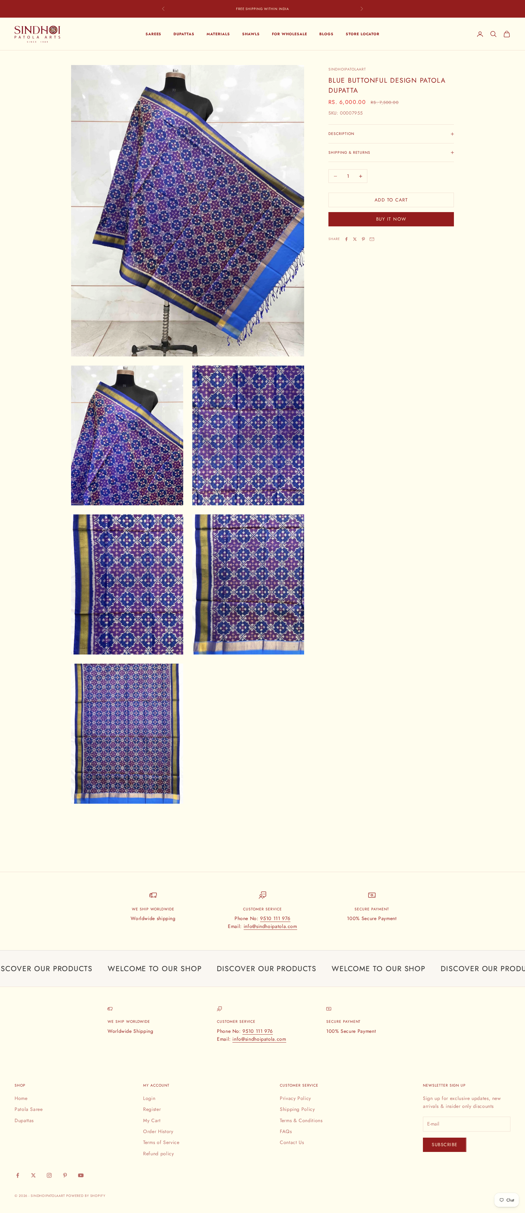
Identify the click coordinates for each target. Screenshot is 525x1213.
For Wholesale (289, 34)
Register (152, 1109)
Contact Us (292, 1142)
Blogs (326, 34)
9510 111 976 (275, 918)
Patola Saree (29, 1109)
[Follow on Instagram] (49, 1175)
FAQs (286, 1131)
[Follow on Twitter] (33, 1175)
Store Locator (362, 34)
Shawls (251, 34)
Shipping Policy (297, 1109)
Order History (158, 1131)
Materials (218, 34)
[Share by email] (371, 239)
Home (21, 1098)
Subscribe (445, 1144)
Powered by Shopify (85, 1195)
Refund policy (158, 1153)
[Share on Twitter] (354, 239)
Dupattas (183, 34)
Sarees (154, 34)
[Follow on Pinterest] (65, 1175)
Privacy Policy (295, 1098)
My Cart (151, 1120)
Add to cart (391, 200)
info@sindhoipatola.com (270, 926)
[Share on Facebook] (346, 239)
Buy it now (391, 219)
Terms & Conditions (301, 1120)
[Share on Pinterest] (363, 239)
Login (149, 1098)
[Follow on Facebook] (18, 1175)
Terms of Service (161, 1142)
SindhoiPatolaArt (347, 69)
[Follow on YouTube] (81, 1175)
